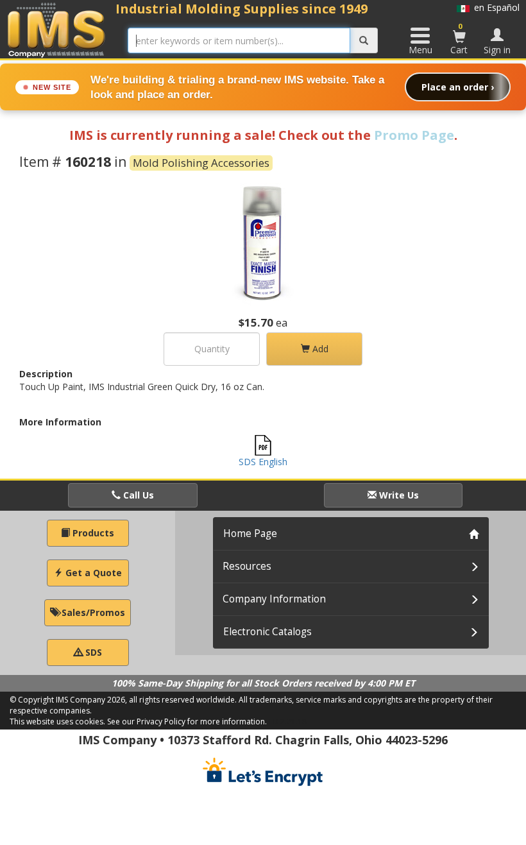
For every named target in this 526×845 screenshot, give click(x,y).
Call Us (137, 495)
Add (319, 349)
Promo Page (414, 135)
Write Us (398, 495)
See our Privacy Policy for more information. (187, 721)
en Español (495, 7)
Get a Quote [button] (92, 573)
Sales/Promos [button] (92, 612)
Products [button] (92, 533)
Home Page (250, 533)
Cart (459, 38)
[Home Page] (56, 29)
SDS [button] (92, 652)
